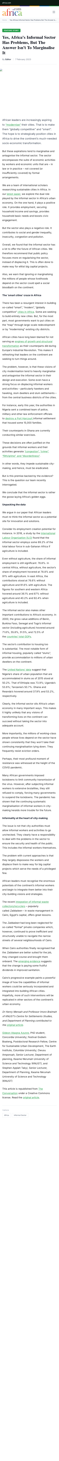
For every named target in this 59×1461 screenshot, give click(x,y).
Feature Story (11, 30)
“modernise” (13, 124)
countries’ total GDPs (19, 636)
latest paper (13, 194)
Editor (8, 59)
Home (4, 20)
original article (15, 1025)
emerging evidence (29, 961)
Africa (6, 1115)
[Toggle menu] (54, 12)
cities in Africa (26, 311)
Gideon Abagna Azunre (15, 1032)
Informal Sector (20, 1115)
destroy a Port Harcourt (19, 418)
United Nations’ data (19, 669)
